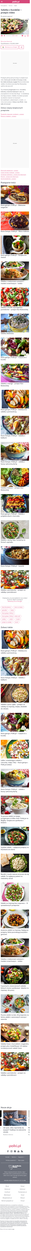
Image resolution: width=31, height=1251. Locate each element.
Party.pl (22, 1186)
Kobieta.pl (22, 1189)
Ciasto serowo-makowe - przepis (10, 172)
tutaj (13, 1229)
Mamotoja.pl (7, 1195)
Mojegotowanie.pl (7, 1198)
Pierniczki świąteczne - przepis (9, 170)
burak (16, 622)
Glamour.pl (7, 1189)
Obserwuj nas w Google (10, 47)
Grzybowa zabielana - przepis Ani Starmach (13, 174)
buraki (18, 619)
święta (12, 610)
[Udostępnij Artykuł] (21, 47)
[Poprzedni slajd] (1, 1118)
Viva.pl (22, 1195)
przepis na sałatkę (6, 622)
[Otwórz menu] (2, 2)
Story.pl (22, 1201)
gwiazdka (4, 610)
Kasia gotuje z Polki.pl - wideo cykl (11, 616)
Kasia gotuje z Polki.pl (7, 613)
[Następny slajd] (28, 1118)
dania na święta (18, 607)
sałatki (11, 619)
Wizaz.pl (23, 1198)
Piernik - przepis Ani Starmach (9, 177)
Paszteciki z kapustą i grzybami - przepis (12, 114)
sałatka (4, 619)
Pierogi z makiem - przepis (8, 116)
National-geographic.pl (7, 1201)
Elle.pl (7, 1186)
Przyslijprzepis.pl (22, 1192)
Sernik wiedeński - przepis (8, 179)
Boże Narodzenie (6, 607)
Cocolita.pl (7, 1192)
